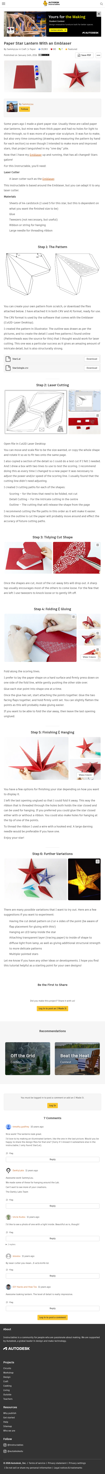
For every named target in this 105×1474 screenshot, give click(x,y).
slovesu (17, 1256)
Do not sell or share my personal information (29, 1467)
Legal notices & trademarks (68, 1467)
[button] (3, 3)
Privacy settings (77, 1463)
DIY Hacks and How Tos (25, 1287)
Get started (9, 1417)
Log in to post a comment (52, 1317)
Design (7, 1377)
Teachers (7, 1399)
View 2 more (85, 775)
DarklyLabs (18, 1170)
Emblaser (36, 155)
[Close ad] (99, 14)
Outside (7, 1394)
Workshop (8, 1372)
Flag (11, 1153)
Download (92, 358)
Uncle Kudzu (19, 1217)
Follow (24, 109)
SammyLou (12, 49)
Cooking (7, 1385)
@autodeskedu (15, 1451)
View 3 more (89, 657)
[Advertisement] (52, 24)
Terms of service (37, 1463)
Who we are (9, 1430)
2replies (11, 1244)
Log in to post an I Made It (52, 1008)
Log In (52, 1105)
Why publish (9, 1413)
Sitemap (7, 1426)
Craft (23, 49)
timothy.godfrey (21, 1126)
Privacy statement (57, 1463)
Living (6, 1390)
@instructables (15, 1445)
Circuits (7, 1368)
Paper (33, 49)
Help (5, 1422)
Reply (53, 1159)
